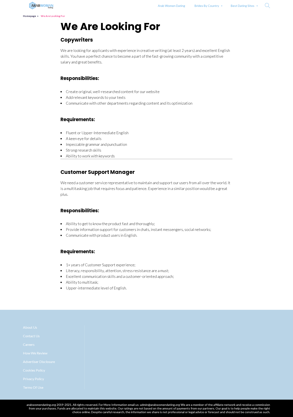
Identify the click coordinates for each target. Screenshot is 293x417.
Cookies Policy (34, 370)
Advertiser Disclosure (39, 362)
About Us (30, 327)
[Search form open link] (267, 5)
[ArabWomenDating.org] (41, 5)
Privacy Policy (33, 379)
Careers (29, 344)
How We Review (35, 353)
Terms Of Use (33, 387)
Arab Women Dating (171, 6)
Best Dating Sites (242, 6)
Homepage (29, 16)
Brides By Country (207, 6)
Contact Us (31, 336)
